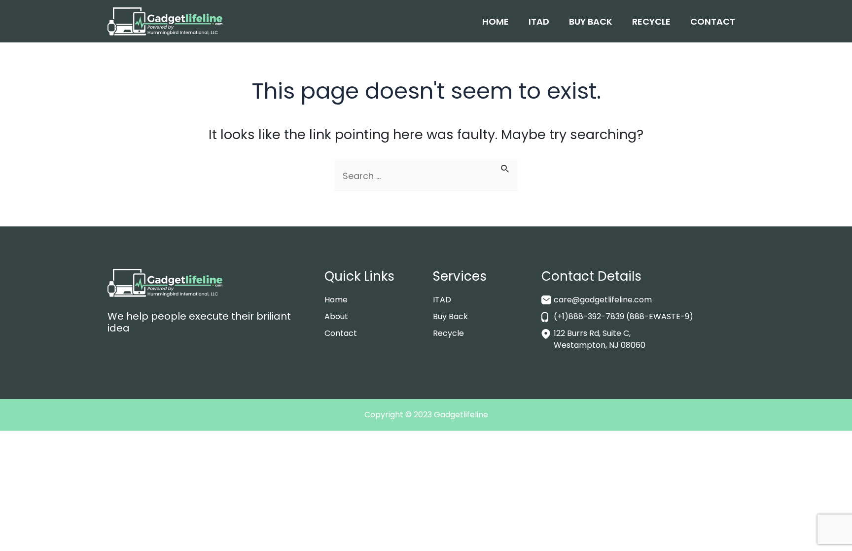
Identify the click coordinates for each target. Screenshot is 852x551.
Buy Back (590, 21)
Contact (712, 21)
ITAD (539, 21)
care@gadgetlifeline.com (603, 299)
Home (495, 21)
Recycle (651, 21)
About (336, 316)
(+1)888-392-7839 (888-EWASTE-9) (623, 316)
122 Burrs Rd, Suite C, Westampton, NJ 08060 (599, 339)
